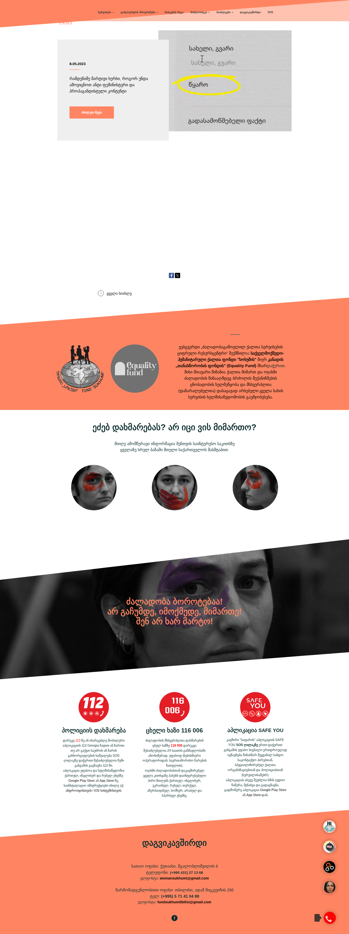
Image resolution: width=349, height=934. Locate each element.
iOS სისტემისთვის (107, 790)
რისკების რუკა (174, 12)
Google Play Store (81, 780)
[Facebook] (171, 275)
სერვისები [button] (104, 12)
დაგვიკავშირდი (250, 12)
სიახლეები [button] (224, 12)
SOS (270, 12)
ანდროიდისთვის (79, 790)
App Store (107, 780)
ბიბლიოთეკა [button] (198, 12)
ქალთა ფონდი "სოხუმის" (231, 359)
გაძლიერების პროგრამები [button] (138, 12)
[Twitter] (177, 275)
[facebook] (174, 920)
